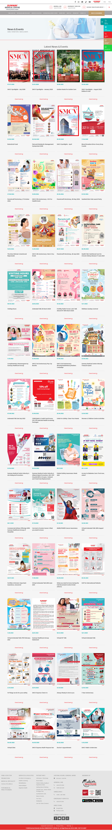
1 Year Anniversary (87, 685)
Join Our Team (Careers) (42, 796)
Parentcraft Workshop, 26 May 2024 (68, 192)
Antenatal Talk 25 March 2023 (41, 301)
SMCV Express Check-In (39, 685)
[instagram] (78, 2)
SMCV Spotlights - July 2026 (16, 82)
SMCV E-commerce (96, 13)
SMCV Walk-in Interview (89, 740)
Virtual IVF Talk (61, 630)
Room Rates (39, 773)
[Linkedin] (63, 811)
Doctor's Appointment (64, 740)
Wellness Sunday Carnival (90, 301)
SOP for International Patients (91, 575)
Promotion (75, 13)
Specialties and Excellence (23, 13)
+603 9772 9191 (57, 8)
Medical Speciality (8, 774)
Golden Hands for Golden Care (66, 82)
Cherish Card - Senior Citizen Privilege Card (43, 783)
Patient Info (62, 13)
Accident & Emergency (25, 771)
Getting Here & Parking (42, 780)
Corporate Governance (47, 818)
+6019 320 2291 (60, 780)
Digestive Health (23, 780)
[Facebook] (55, 811)
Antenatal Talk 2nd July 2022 (16, 411)
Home (9, 24)
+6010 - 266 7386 (60, 787)
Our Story (38, 791)
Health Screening (23, 773)
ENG (105, 2)
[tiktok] (86, 2)
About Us (69, 13)
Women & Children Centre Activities (93, 411)
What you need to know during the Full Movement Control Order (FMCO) (68, 577)
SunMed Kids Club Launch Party (92, 192)
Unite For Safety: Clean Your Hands (68, 411)
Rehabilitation (22, 775)
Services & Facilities (37, 13)
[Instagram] (67, 811)
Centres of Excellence (7, 776)
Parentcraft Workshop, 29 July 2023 (68, 246)
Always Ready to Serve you (65, 685)
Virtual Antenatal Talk (88, 630)
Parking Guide (60, 803)
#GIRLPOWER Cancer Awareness (67, 521)
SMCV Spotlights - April (64, 137)
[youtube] (90, 2)
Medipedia (39, 793)
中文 (109, 2)
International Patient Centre (50, 13)
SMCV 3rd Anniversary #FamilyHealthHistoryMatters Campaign (66, 358)
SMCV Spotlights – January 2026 (42, 82)
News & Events (40, 788)
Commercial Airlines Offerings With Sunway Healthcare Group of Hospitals (18, 522)
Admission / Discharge (42, 771)
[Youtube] (59, 811)
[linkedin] (82, 2)
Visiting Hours (11, 301)
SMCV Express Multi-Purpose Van (43, 740)
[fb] (75, 2)
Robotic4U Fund (12, 137)
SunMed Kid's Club (41, 786)
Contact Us (83, 13)
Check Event (18, 92)
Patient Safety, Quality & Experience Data (42, 776)
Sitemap (69, 818)
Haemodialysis (22, 778)
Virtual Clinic (11, 740)
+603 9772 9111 (71, 8)
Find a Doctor (6, 768)
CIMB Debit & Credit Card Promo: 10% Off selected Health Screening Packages (43, 413)
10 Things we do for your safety (17, 685)
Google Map (59, 801)
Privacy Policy (60, 818)
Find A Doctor (11, 13)
